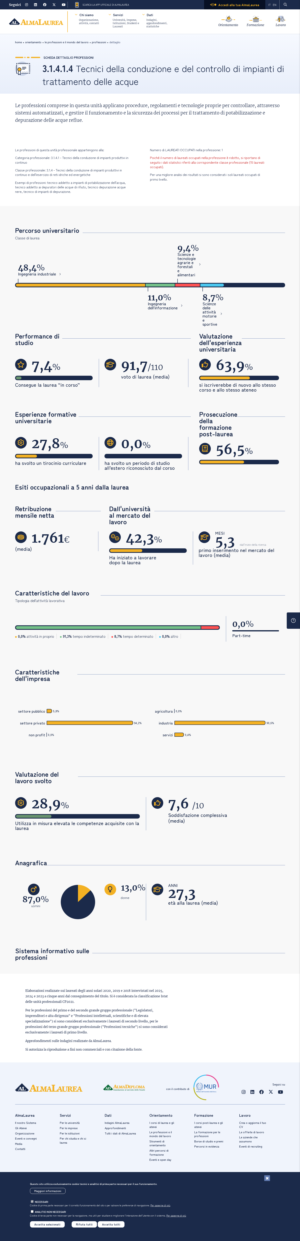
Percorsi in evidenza (206, 1146)
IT (269, 5)
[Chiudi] (267, 1178)
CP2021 (68, 1002)
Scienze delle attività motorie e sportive (209, 314)
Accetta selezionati (47, 1224)
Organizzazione (24, 1133)
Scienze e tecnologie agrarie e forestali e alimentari (186, 264)
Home (18, 42)
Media (18, 1144)
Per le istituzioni (70, 1133)
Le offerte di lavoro (251, 1132)
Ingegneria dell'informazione (163, 306)
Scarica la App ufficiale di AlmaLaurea (105, 4)
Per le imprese (69, 1128)
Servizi (118, 14)
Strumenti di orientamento (157, 1143)
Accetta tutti (111, 1224)
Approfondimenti (115, 1128)
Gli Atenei (21, 1128)
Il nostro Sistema (25, 1123)
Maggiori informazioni (47, 1191)
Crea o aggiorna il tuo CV (252, 1125)
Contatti (20, 1149)
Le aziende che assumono (248, 1139)
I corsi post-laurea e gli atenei (208, 1125)
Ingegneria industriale (37, 274)
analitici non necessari (50, 1211)
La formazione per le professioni (207, 1134)
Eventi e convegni (26, 1138)
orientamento (33, 42)
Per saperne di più (160, 1205)
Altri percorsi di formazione (159, 1152)
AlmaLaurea (102, 1041)
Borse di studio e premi (208, 1141)
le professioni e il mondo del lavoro (67, 42)
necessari (41, 1201)
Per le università (70, 1123)
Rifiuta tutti (84, 1224)
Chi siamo (86, 14)
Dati (150, 14)
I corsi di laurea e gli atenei (161, 1125)
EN (274, 5)
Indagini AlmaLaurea (117, 1123)
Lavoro (281, 25)
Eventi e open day (160, 1160)
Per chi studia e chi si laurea (73, 1140)
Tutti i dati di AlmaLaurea (120, 1133)
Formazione (255, 25)
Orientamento (228, 25)
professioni (99, 42)
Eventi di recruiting (250, 1146)
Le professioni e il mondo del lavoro (160, 1134)
